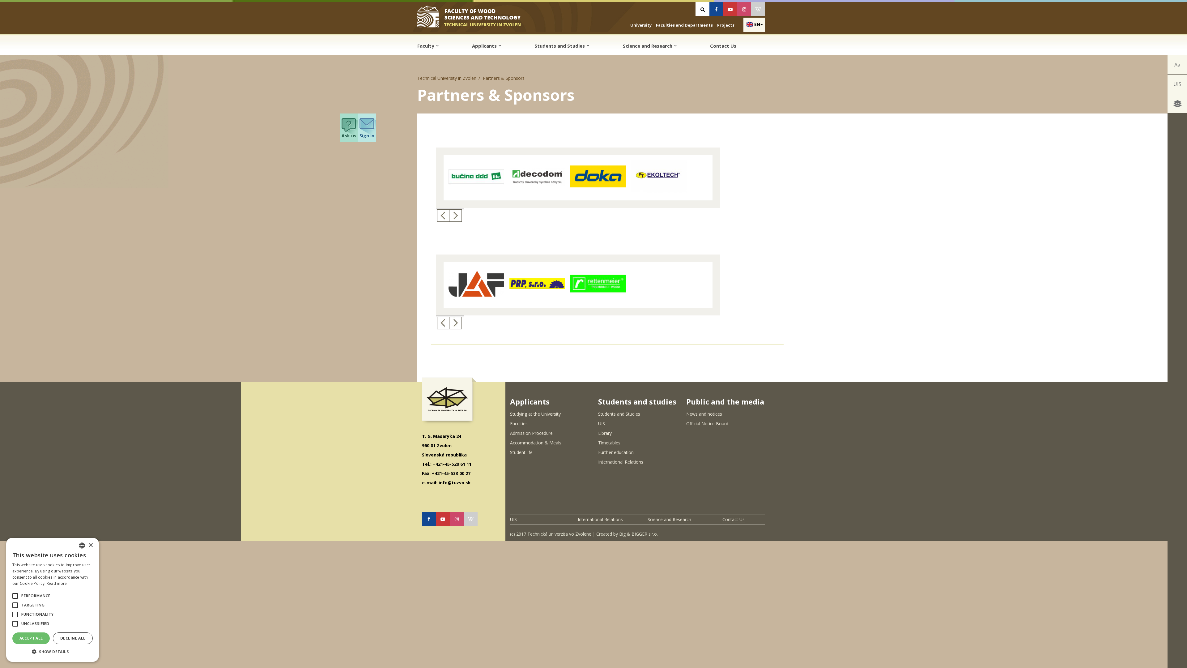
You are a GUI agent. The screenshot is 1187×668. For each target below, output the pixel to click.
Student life (521, 452)
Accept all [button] (31, 638)
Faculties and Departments (684, 25)
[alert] (52, 600)
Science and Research (648, 46)
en (757, 24)
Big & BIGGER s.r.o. (638, 534)
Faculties (519, 423)
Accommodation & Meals (535, 443)
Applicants (485, 46)
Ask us (349, 136)
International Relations (620, 462)
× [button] (90, 545)
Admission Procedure (531, 433)
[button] (15, 596)
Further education (616, 452)
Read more (57, 583)
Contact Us (723, 46)
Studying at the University (535, 414)
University (641, 25)
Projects (725, 25)
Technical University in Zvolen (446, 78)
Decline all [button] (72, 638)
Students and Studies (560, 46)
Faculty (426, 46)
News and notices (704, 414)
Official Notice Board (707, 423)
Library (605, 433)
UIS (1177, 84)
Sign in (367, 136)
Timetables (609, 443)
